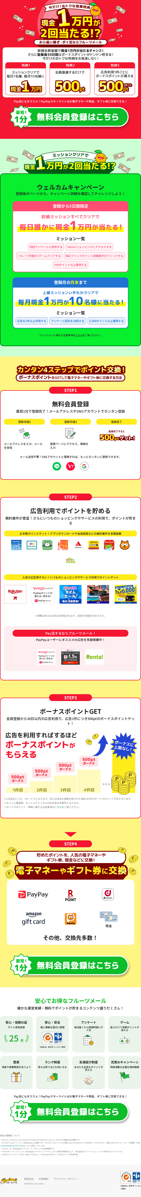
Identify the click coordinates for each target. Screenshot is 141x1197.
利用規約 (43, 1178)
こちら (79, 335)
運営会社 (29, 1178)
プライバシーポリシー (66, 1178)
